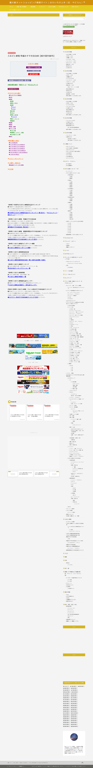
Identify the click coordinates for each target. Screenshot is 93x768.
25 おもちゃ (70, 298)
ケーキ (72, 463)
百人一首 (67, 568)
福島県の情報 (67, 716)
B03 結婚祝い (69, 165)
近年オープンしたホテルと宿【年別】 (75, 221)
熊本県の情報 (74, 711)
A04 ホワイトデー (70, 149)
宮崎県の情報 (67, 697)
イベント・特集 (69, 373)
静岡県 (71, 186)
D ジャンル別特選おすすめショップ (74, 290)
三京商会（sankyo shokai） (75, 454)
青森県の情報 (67, 722)
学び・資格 (72, 415)
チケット (73, 481)
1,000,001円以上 (14, 154)
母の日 (69, 506)
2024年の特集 (68, 99)
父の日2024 (69, 113)
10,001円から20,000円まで (17, 144)
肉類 (12, 101)
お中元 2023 (69, 75)
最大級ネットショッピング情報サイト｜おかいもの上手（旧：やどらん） (46, 2)
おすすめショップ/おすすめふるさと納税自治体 (75, 375)
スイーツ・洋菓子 (71, 512)
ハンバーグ (75, 470)
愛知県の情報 (74, 705)
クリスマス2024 (70, 104)
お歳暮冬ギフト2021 (71, 599)
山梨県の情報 (74, 699)
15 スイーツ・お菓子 (74, 332)
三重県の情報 (73, 686)
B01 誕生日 (68, 163)
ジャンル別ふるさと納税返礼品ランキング (76, 527)
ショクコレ (73, 402)
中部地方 (70, 180)
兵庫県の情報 (74, 688)
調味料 (13, 121)
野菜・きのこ (14, 103)
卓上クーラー (70, 616)
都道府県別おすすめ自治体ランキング (75, 550)
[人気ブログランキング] (74, 32)
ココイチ (14, 117)
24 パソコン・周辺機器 (74, 346)
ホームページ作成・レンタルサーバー (78, 411)
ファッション (70, 446)
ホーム (11, 6)
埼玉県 (71, 214)
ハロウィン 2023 (70, 81)
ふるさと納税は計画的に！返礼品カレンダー (23, 285)
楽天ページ (22, 85)
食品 (11, 99)
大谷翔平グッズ (71, 588)
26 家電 (71, 349)
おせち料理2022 (70, 596)
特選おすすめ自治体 (11, 53)
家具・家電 (72, 417)
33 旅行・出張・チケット (75, 360)
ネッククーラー (71, 611)
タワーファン (70, 609)
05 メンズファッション (74, 316)
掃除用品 (73, 439)
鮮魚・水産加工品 (73, 444)
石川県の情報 (67, 713)
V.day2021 (66, 686)
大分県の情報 (67, 693)
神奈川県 (71, 219)
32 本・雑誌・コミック (74, 358)
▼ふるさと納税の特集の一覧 (17, 277)
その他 (11, 169)
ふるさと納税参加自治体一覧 (73, 535)
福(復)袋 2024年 (70, 94)
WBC (67, 265)
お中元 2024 (69, 103)
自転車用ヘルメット (71, 619)
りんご (14, 107)
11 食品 (71, 326)
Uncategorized (69, 238)
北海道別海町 (72, 460)
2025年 (69, 297)
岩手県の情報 (67, 703)
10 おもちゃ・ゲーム (74, 324)
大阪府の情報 (74, 693)
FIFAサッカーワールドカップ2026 (75, 263)
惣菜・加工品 (14, 115)
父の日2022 (69, 67)
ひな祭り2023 (69, 83)
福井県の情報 (67, 714)
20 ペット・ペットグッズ (75, 340)
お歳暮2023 (69, 76)
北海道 (71, 199)
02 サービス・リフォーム (75, 531)
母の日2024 (69, 111)
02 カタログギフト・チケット (74, 542)
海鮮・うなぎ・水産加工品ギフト (77, 435)
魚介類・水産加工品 (75, 476)
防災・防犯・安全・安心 (71, 604)
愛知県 (71, 183)
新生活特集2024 (70, 109)
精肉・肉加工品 (73, 441)
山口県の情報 (74, 697)
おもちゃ (71, 392)
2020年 (69, 226)
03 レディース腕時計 (72, 295)
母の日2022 (69, 66)
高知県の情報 (74, 724)
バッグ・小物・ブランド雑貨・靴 (76, 450)
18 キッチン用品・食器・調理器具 (76, 337)
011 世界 (70, 579)
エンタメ (67, 250)
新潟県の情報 (67, 707)
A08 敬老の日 (69, 156)
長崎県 (71, 195)
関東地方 (70, 210)
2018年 (69, 223)
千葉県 (71, 212)
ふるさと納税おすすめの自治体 (74, 458)
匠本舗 (72, 433)
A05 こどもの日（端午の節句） (73, 151)
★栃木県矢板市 (13, 85)
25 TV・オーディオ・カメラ (75, 347)
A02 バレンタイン (70, 146)
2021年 (69, 228)
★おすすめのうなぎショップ (77, 429)
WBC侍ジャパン (70, 585)
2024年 (69, 232)
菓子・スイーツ (15, 119)
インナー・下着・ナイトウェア (76, 448)
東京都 (71, 215)
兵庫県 (71, 207)
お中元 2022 (69, 56)
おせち (74, 488)
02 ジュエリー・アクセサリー (74, 294)
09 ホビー (72, 323)
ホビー (72, 484)
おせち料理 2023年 (71, 54)
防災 (11, 136)
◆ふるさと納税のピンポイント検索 (19, 248)
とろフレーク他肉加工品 (78, 468)
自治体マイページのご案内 (17, 165)
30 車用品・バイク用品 (74, 355)
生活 (66, 560)
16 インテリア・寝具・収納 (75, 333)
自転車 (67, 245)
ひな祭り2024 (69, 108)
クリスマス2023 (70, 78)
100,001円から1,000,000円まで (19, 152)
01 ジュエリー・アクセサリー (74, 548)
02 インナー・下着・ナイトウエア (76, 312)
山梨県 (71, 182)
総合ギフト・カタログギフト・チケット (77, 474)
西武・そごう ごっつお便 (73, 87)
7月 (72, 367)
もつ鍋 (74, 489)
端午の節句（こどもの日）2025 (73, 129)
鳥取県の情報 (67, 726)
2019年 (69, 224)
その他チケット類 (15, 134)
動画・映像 (75, 385)
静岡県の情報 (74, 722)
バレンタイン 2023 (71, 80)
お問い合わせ (75, 6)
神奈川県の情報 (75, 713)
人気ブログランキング (67, 36)
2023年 (69, 231)
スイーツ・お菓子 (73, 405)
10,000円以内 (13, 143)
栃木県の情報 (67, 709)
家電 (72, 423)
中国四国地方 (70, 174)
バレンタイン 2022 (71, 61)
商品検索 (33, 6)
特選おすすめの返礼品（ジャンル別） (75, 540)
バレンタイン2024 (70, 106)
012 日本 (70, 581)
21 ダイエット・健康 (74, 341)
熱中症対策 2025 (70, 125)
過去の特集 (67, 592)
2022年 (69, 229)
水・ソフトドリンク (75, 497)
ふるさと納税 (51, 6)
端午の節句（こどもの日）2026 (74, 140)
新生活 (67, 563)
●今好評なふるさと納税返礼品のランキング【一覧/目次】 (26, 213)
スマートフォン (76, 383)
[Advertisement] (33, 33)
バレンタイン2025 (70, 120)
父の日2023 (69, 92)
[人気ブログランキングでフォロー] (74, 27)
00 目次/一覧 (72, 309)
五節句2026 (69, 137)
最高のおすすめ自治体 (71, 536)
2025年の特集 (68, 118)
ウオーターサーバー (77, 425)
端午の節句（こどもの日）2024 (73, 114)
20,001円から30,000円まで (17, 146)
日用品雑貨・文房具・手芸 (75, 438)
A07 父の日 (69, 154)
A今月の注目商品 (71, 305)
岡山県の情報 (74, 701)
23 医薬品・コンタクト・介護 (76, 344)
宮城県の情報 (74, 695)
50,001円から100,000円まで (18, 150)
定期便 (74, 491)
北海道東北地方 (71, 197)
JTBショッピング (73, 390)
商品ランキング (69, 514)
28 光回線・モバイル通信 (75, 352)
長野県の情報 (74, 720)
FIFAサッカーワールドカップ (73, 261)
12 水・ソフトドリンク (74, 327)
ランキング (42, 6)
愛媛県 (71, 178)
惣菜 (72, 486)
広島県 (71, 176)
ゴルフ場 (13, 130)
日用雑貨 (73, 493)
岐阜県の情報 (67, 701)
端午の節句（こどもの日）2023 (73, 95)
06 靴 (71, 318)
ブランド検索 (69, 510)
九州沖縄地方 (70, 188)
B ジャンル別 (70, 307)
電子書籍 (75, 386)
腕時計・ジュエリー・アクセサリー (77, 456)
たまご (13, 113)
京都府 (71, 206)
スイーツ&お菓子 (69, 271)
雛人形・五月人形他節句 (76, 395)
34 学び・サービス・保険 (75, 361)
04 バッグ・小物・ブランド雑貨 (73, 285)
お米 (11, 97)
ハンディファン (71, 612)
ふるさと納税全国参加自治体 (73, 533)
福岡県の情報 (74, 714)
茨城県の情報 (74, 718)
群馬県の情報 (67, 718)
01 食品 (71, 529)
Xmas (67, 594)
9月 (72, 370)
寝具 (74, 421)
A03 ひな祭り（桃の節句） (72, 148)
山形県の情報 (67, 699)
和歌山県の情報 (67, 692)
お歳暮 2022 (69, 57)
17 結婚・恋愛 (74, 388)
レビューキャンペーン (16, 159)
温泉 (66, 557)
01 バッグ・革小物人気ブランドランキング (76, 288)
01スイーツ (69, 583)
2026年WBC (70, 267)
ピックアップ (68, 278)
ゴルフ (67, 243)
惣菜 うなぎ (72, 427)
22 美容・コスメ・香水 (74, 343)
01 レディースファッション (74, 292)
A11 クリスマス (70, 158)
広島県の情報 (74, 703)
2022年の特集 (68, 52)
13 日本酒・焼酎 (73, 329)
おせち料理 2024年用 (71, 73)
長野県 (71, 185)
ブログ (66, 553)
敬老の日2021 (69, 601)
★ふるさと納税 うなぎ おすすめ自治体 (77, 431)
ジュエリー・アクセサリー (75, 397)
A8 (70, 379)
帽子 (69, 617)
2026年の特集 (68, 132)
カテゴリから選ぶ (14, 93)
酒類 (11, 122)
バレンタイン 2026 (71, 135)
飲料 (11, 124)
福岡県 (71, 193)
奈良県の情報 (67, 695)
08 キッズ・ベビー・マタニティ (76, 321)
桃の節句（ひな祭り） (72, 138)
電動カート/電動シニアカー (72, 621)
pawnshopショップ (70, 300)
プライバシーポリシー (13, 766)
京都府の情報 (81, 686)
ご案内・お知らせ (14, 163)
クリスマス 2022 (70, 59)
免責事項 (20, 766)
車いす (74, 495)
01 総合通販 (73, 381)
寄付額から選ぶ (14, 141)
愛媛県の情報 (67, 705)
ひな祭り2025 (69, 122)
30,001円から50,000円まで (17, 148)
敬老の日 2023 (70, 85)
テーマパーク (69, 171)
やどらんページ (33, 85)
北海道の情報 (67, 690)
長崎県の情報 (67, 720)
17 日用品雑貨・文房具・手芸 (76, 335)
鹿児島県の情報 (75, 726)
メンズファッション (74, 451)
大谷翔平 (68, 586)
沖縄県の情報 (74, 709)
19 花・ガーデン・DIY (74, 338)
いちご (14, 109)
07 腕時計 (72, 319)
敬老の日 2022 (70, 64)
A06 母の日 (69, 153)
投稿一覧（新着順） (22, 6)
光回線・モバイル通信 (74, 414)
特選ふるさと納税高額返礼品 (73, 546)
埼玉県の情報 (75, 692)
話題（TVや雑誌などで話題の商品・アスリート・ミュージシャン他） (73, 573)
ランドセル (70, 564)
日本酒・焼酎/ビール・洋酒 (72, 516)
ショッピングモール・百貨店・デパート (77, 399)
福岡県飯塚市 (72, 478)
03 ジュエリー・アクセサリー (76, 313)
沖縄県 (71, 192)
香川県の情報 (67, 724)
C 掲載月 (69, 363)
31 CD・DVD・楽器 (73, 357)
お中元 (67, 598)
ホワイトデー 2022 (71, 62)
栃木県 (71, 217)
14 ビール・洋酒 (73, 330)
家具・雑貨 (13, 126)
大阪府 (71, 209)
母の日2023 (69, 90)
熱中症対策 (68, 606)
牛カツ (74, 471)
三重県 (71, 204)
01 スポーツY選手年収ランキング (74, 577)
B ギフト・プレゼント (70, 161)
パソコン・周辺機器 (74, 407)
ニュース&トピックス (70, 274)
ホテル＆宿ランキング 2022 (73, 173)
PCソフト (73, 409)
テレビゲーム (74, 394)
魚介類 (13, 111)
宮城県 (71, 200)
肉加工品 (75, 502)
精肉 (74, 467)
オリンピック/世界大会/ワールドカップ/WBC (73, 258)
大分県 (71, 190)
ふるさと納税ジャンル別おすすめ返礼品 (75, 524)
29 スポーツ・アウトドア (75, 354)
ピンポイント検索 (70, 521)
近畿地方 (70, 202)
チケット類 (13, 128)
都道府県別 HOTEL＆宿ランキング (74, 234)
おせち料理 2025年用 (71, 101)
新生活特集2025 (70, 124)
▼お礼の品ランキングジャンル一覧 (19, 268)
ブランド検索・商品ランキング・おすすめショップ (73, 282)
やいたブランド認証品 (15, 95)
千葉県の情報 (75, 690)
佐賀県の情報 (67, 688)
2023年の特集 (68, 71)
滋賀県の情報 (67, 711)
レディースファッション (74, 453)
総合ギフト (72, 443)
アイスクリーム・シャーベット (77, 462)
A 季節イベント (68, 144)
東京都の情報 (74, 707)
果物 (12, 105)
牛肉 (69, 538)
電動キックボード (70, 247)
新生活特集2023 (70, 89)
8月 (72, 369)
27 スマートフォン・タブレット (76, 350)
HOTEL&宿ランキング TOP (72, 169)
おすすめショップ (63, 6)
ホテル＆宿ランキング (15, 10)
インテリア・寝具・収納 (76, 419)
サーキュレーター (71, 608)
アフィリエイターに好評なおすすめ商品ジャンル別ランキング (75, 303)
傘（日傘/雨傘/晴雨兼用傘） (74, 127)
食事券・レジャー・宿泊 (17, 132)
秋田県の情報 (74, 716)
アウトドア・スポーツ (70, 241)
